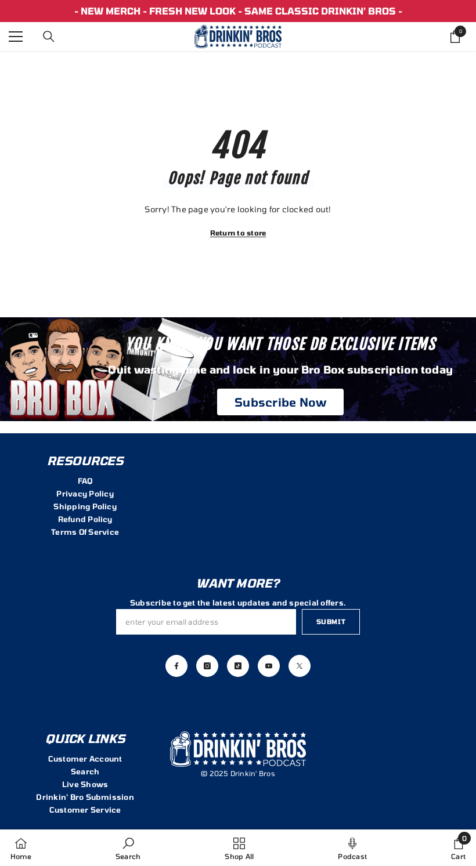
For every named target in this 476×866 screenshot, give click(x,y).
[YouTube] (269, 666)
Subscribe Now (280, 402)
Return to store (238, 233)
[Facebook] (176, 666)
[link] (128, 848)
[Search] (49, 37)
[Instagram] (207, 666)
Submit (330, 621)
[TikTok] (238, 666)
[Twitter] (300, 666)
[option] (238, 11)
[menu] (16, 37)
